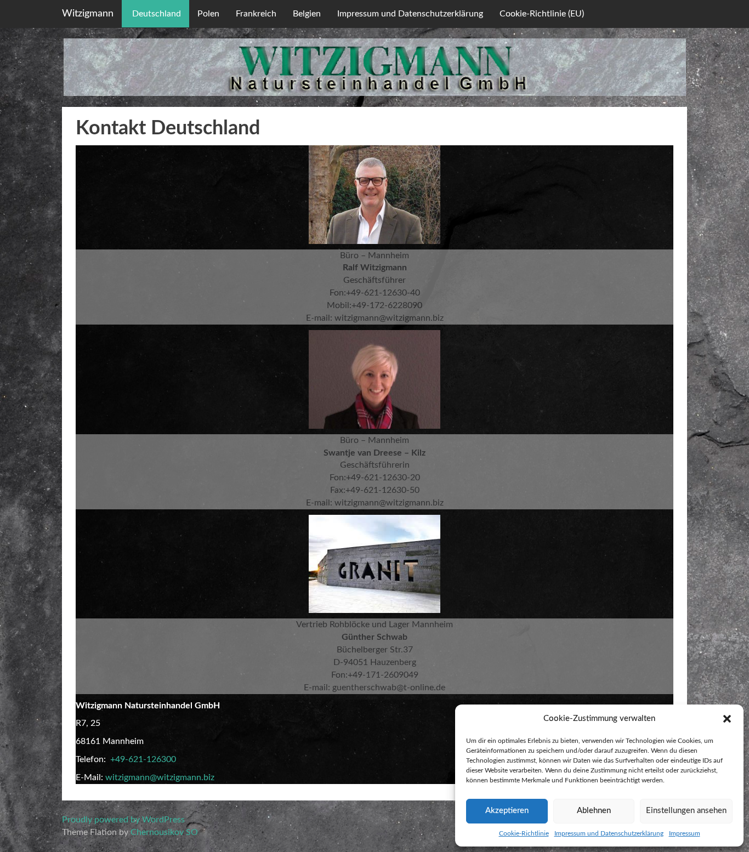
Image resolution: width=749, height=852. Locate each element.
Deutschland (155, 13)
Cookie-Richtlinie (524, 833)
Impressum (684, 833)
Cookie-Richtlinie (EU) (542, 13)
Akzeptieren (507, 810)
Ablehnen (594, 810)
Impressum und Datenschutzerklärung (608, 833)
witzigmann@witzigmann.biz (159, 777)
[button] (727, 718)
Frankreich (256, 13)
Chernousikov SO (164, 832)
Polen (208, 13)
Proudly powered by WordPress (123, 819)
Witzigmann (88, 14)
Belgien (307, 13)
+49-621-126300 (143, 759)
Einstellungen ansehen (686, 810)
